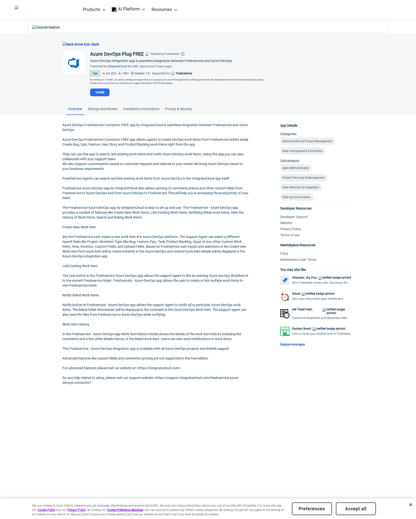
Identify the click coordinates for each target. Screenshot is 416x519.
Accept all (355, 508)
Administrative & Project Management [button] (307, 141)
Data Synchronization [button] (296, 197)
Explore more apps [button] (292, 344)
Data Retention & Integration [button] (300, 187)
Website (286, 223)
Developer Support (294, 217)
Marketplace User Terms (298, 260)
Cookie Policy (46, 510)
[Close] (410, 504)
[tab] (75, 109)
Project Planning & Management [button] (303, 177)
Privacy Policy (290, 229)
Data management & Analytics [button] (302, 151)
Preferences (312, 508)
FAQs (284, 253)
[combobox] (208, 27)
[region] (208, 509)
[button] (317, 281)
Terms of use (289, 235)
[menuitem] (94, 10)
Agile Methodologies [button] (295, 168)
